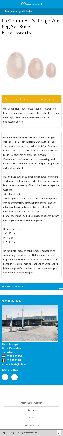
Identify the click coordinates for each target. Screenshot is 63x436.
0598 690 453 (14, 356)
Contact (31, 417)
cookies (34, 433)
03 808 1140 (13, 360)
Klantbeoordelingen (31, 425)
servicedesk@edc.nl (14, 364)
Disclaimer (31, 410)
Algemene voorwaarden (31, 402)
